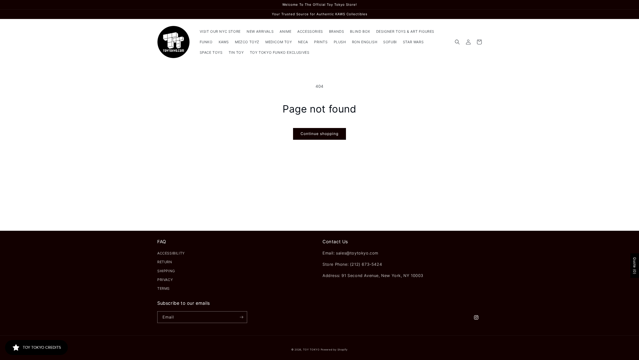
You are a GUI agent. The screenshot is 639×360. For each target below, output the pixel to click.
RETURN (164, 262)
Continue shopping (319, 133)
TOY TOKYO (311, 349)
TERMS (163, 288)
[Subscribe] (241, 317)
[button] (457, 42)
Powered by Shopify (334, 349)
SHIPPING (166, 271)
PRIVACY (165, 280)
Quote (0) (635, 265)
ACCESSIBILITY (171, 253)
